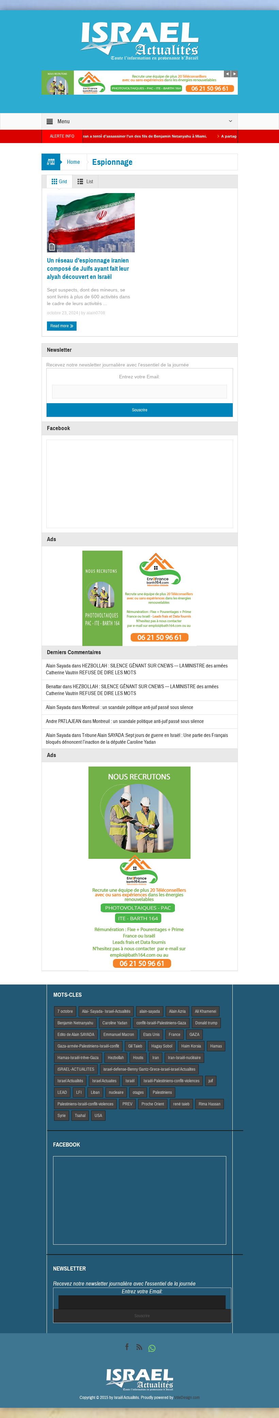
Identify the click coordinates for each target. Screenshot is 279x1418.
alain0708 (95, 313)
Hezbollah (116, 1057)
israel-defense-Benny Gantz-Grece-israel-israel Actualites (149, 1069)
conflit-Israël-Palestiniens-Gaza (161, 1023)
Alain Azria (177, 1011)
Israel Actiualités (70, 1081)
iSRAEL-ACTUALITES (76, 1069)
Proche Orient (153, 1104)
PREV (127, 1104)
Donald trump (206, 1023)
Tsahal (80, 1115)
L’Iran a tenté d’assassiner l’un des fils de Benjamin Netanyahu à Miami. (118, 136)
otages (138, 1092)
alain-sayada (150, 1011)
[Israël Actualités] (139, 41)
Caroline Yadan (114, 1023)
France (174, 1034)
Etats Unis (151, 1034)
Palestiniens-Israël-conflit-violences (85, 1104)
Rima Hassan (209, 1104)
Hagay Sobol (161, 1046)
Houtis (138, 1057)
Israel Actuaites (104, 1081)
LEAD (62, 1092)
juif (211, 1081)
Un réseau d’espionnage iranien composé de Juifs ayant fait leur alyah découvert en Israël (88, 268)
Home (73, 162)
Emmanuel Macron (118, 1034)
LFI (79, 1092)
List (89, 181)
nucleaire (116, 1092)
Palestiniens (162, 1092)
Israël (130, 1081)
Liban (95, 1092)
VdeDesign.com (187, 1397)
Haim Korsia (191, 1046)
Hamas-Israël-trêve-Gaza (78, 1057)
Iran (155, 1057)
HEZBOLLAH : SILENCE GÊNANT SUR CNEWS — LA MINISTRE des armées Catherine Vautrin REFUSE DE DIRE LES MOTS (132, 690)
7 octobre (65, 1011)
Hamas (216, 1046)
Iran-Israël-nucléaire (184, 1057)
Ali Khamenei (205, 1011)
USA (98, 1115)
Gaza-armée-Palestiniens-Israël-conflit (88, 1046)
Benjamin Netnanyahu (75, 1023)
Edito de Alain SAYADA (76, 1034)
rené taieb (181, 1104)
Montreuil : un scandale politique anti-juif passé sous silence (137, 707)
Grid (62, 181)
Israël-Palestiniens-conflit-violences (171, 1081)
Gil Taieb (135, 1046)
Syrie (62, 1115)
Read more (60, 326)
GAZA (194, 1034)
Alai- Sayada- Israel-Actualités (106, 1011)
